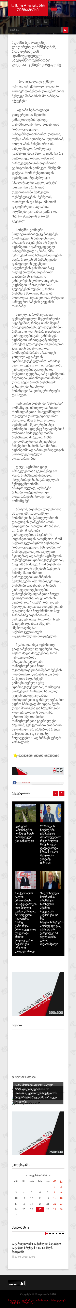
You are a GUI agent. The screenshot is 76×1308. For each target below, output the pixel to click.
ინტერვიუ (15, 1302)
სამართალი (42, 1300)
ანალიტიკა (28, 1302)
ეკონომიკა (27, 1300)
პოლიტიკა (13, 1300)
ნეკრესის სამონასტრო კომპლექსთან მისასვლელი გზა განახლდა (24, 833)
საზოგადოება (58, 1300)
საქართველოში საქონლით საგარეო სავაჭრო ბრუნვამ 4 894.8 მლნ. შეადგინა (36, 1247)
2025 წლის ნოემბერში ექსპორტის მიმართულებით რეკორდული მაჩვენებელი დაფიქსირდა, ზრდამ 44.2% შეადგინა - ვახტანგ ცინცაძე (50, 844)
